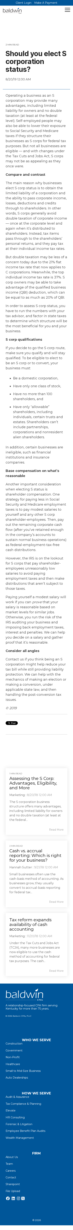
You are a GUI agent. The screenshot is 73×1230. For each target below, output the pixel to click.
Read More (56, 829)
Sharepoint (13, 1184)
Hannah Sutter (20, 867)
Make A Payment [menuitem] (45, 2)
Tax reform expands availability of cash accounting (30, 924)
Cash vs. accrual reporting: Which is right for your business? (35, 855)
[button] (67, 9)
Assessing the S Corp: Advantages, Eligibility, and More (33, 783)
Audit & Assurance (17, 1097)
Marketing (17, 795)
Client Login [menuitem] (23, 2)
